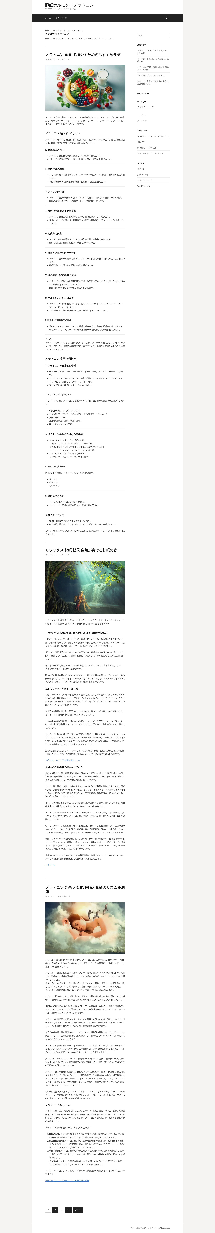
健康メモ (141, 142)
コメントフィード (144, 180)
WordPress (145, 1228)
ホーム (48, 18)
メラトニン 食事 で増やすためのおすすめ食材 (83, 55)
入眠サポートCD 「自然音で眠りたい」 (63, 760)
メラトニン (50, 865)
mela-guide (64, 59)
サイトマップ (61, 18)
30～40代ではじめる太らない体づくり (153, 136)
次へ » (78, 1210)
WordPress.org (143, 186)
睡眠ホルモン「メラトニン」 (71, 5)
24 (68, 1210)
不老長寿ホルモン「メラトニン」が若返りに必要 (67, 1181)
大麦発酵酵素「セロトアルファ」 (151, 153)
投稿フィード (143, 175)
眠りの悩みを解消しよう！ (148, 148)
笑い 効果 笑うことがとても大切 (150, 75)
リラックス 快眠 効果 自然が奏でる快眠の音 (81, 550)
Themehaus (165, 1228)
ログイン (141, 169)
